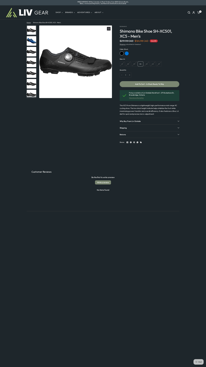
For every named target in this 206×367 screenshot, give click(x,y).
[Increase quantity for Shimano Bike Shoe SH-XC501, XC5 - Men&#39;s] (129, 74)
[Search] (189, 12)
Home (29, 22)
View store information (136, 98)
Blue (127, 53)
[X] (130, 142)
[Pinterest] (134, 142)
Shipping (122, 44)
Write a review (103, 182)
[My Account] (193, 12)
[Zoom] (109, 28)
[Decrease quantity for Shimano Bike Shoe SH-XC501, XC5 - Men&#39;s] (122, 74)
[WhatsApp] (137, 142)
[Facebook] (127, 142)
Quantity (123, 70)
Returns (123, 134)
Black (122, 53)
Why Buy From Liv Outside (130, 121)
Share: (122, 142)
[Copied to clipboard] (140, 142)
